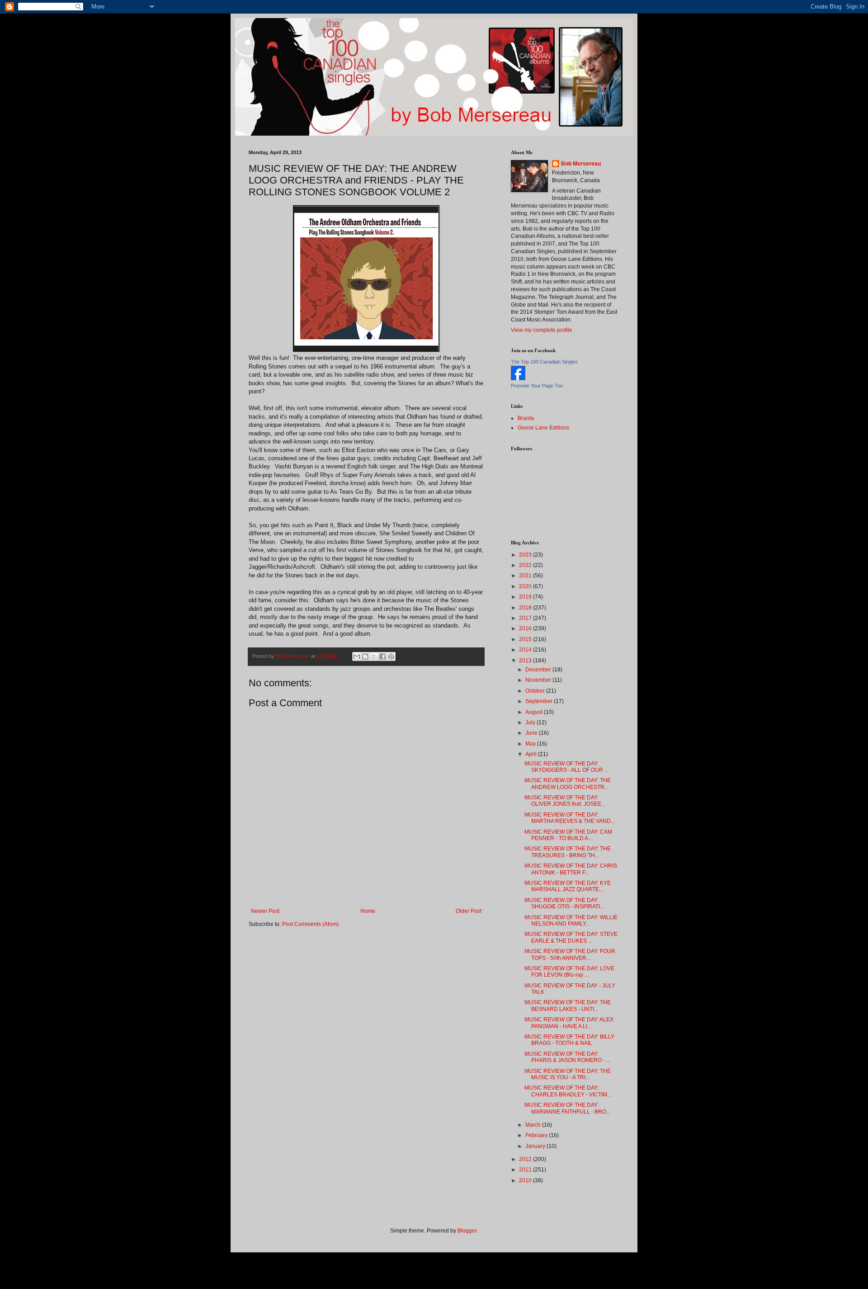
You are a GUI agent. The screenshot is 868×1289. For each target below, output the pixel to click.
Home (367, 911)
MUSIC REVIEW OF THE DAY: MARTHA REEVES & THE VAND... (569, 818)
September (539, 701)
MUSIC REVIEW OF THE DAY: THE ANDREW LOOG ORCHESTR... (567, 783)
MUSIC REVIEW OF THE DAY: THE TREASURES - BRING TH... (567, 851)
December (538, 669)
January (536, 1146)
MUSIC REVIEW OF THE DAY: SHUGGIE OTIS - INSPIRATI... (564, 903)
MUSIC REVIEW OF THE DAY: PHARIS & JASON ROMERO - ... (567, 1057)
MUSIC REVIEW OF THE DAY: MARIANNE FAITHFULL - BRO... (567, 1108)
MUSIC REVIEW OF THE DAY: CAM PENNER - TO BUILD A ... (568, 835)
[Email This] (356, 656)
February (537, 1135)
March (533, 1125)
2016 (526, 628)
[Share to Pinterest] (391, 656)
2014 (526, 650)
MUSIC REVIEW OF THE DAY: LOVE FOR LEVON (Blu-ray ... (569, 971)
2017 (526, 618)
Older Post (468, 911)
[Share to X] (373, 656)
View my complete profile (541, 330)
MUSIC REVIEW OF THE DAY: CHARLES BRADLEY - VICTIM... (567, 1091)
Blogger (467, 1231)
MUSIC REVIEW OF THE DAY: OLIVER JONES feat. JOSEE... (564, 800)
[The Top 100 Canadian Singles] (518, 378)
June (532, 733)
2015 (526, 639)
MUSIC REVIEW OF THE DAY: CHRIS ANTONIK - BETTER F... (570, 869)
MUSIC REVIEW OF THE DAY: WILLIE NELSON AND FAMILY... (571, 920)
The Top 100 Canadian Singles (544, 361)
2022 (526, 565)
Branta (526, 418)
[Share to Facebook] (382, 656)
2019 (526, 597)
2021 (526, 575)
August (534, 712)
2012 (526, 1159)
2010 (526, 1180)
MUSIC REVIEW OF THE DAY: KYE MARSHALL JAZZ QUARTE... (567, 886)
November (538, 680)
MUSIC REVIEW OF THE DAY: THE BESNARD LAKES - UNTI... (567, 1005)
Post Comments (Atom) (310, 924)
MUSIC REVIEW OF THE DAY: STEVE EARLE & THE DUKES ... (571, 937)
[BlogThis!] (365, 656)
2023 (526, 555)
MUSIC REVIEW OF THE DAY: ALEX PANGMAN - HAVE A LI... (568, 1022)
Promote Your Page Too (537, 385)
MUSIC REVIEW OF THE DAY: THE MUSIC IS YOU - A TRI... (567, 1074)
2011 (526, 1169)
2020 (526, 586)
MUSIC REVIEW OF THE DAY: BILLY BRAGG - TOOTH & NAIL (569, 1040)
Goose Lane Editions (543, 428)
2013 (526, 660)
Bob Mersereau (581, 164)
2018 (526, 607)
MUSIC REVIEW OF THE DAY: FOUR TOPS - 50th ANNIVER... (569, 954)
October (535, 691)
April (531, 754)
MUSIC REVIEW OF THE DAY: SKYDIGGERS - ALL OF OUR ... (566, 766)
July (531, 722)
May (531, 744)
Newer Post (265, 911)
